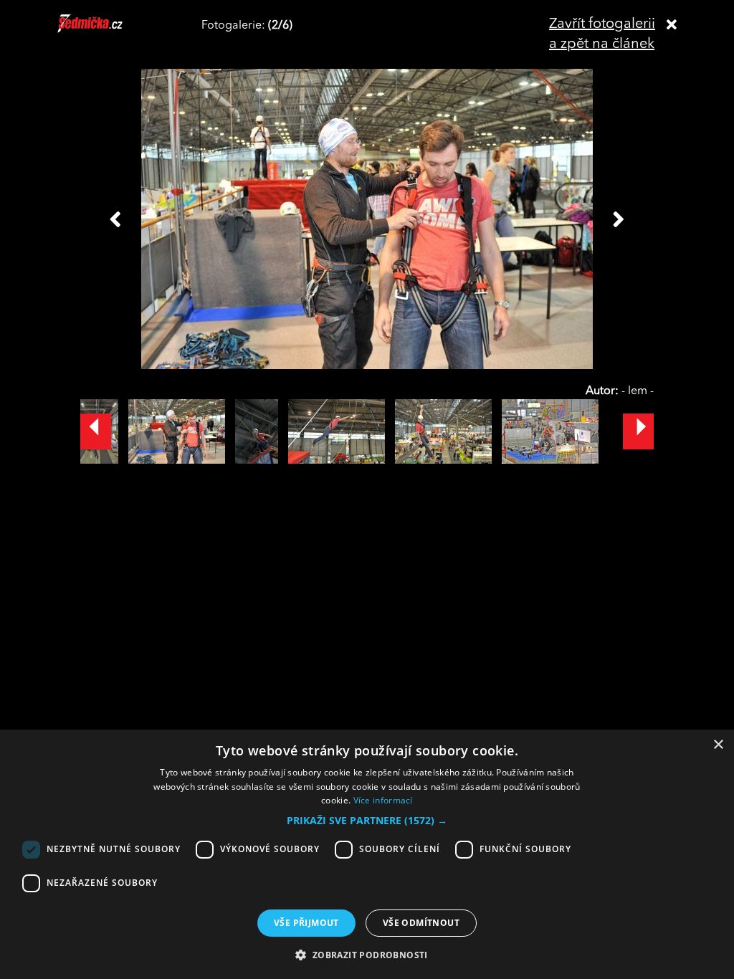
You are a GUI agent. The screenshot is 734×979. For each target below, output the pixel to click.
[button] (367, 820)
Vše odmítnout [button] (421, 923)
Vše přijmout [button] (306, 923)
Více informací (383, 800)
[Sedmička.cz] (107, 30)
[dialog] (367, 854)
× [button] (717, 745)
